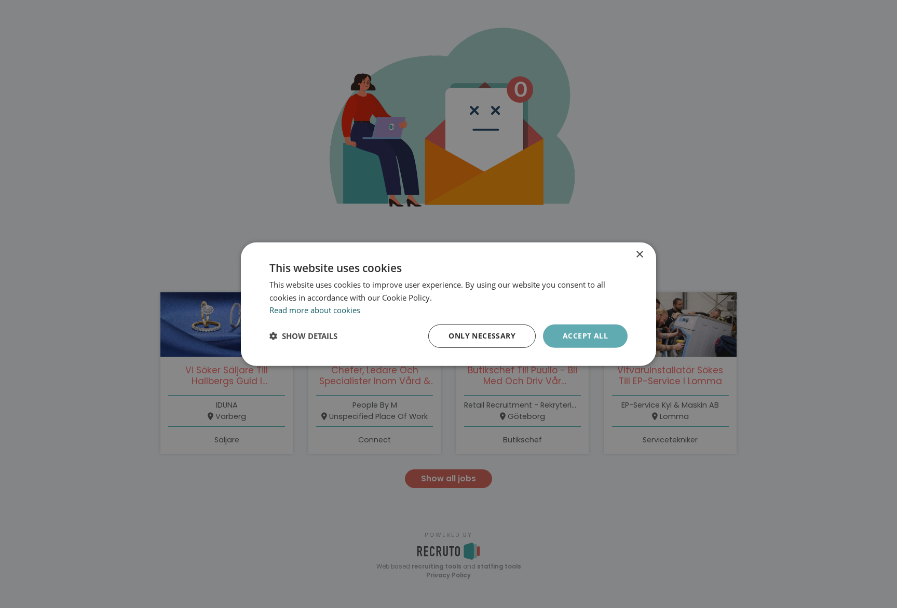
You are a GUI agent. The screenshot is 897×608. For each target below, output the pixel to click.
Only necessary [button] (481, 336)
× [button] (639, 254)
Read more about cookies (314, 310)
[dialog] (448, 304)
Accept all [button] (585, 336)
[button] (303, 336)
